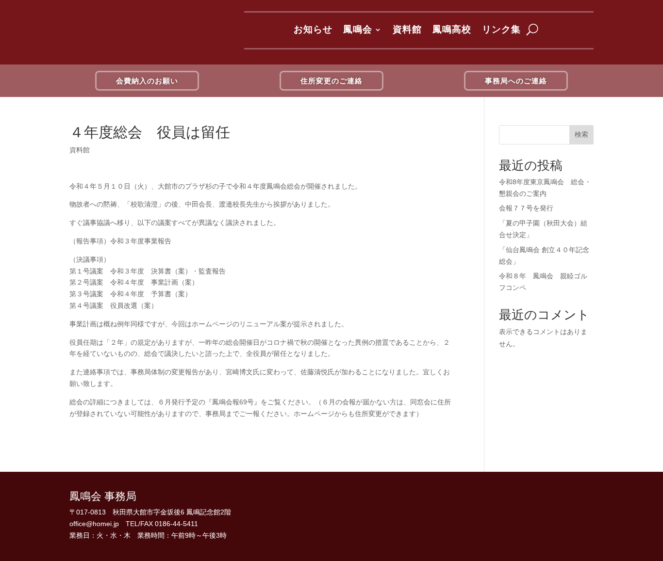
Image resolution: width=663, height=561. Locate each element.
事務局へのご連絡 (516, 81)
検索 (581, 134)
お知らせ (313, 29)
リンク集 (501, 29)
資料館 (407, 29)
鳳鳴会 (357, 29)
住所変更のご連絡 (331, 81)
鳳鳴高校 (451, 29)
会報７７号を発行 (526, 208)
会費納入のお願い (147, 81)
